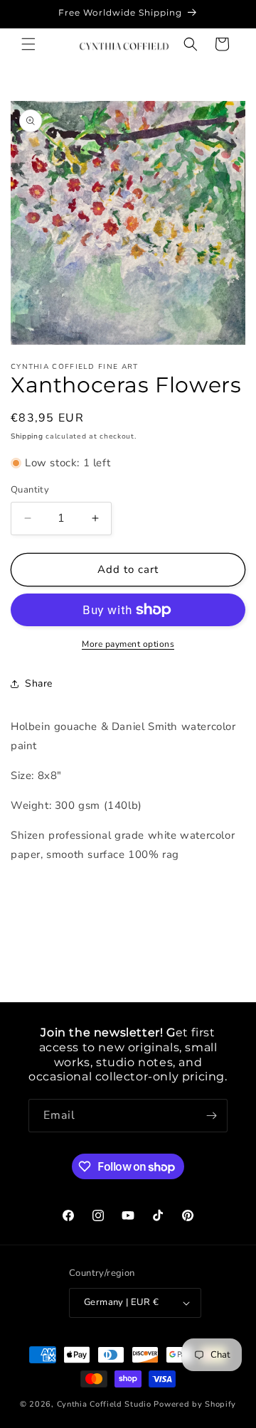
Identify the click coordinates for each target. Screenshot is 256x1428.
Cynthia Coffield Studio (104, 1404)
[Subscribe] (211, 1115)
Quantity (30, 489)
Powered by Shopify (195, 1404)
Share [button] (39, 683)
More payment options (128, 644)
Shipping (27, 436)
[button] (28, 44)
